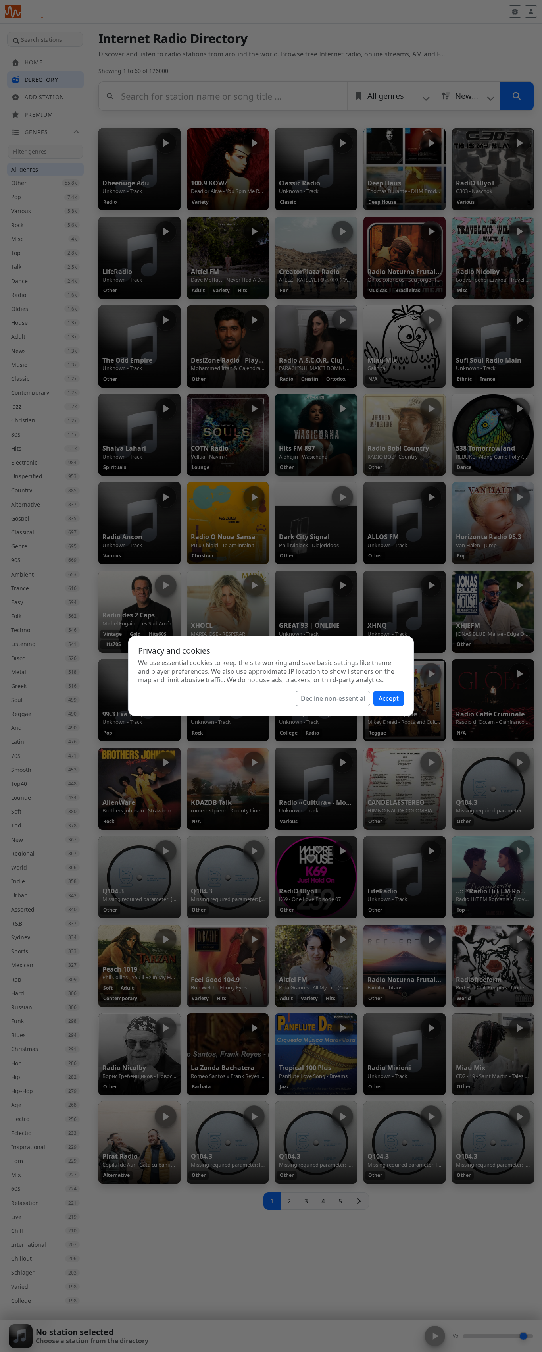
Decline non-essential (333, 698)
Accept (389, 698)
